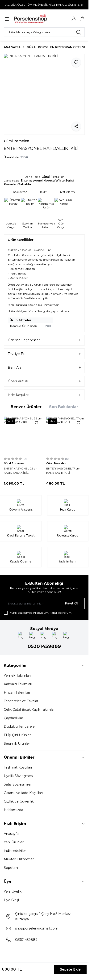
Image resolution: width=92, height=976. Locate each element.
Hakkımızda (13, 810)
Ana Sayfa (12, 47)
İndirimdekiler (15, 851)
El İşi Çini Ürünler (17, 735)
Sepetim (11, 868)
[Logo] (36, 19)
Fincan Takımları (17, 692)
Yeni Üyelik (12, 891)
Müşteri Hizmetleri (19, 859)
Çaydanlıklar (13, 718)
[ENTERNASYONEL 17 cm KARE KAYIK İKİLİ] (65, 436)
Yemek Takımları (17, 675)
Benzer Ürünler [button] (26, 407)
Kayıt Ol (71, 603)
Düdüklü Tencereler (20, 726)
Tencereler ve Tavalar (21, 701)
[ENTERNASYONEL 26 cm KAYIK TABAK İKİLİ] (23, 436)
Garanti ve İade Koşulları (23, 793)
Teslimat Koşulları (18, 767)
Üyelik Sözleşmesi (18, 776)
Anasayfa (11, 834)
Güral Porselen (16, 141)
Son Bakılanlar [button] (63, 407)
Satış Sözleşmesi (17, 784)
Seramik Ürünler (17, 743)
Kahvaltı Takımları (18, 684)
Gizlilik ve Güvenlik (19, 801)
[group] (44, 94)
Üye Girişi (11, 900)
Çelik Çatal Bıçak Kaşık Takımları (29, 709)
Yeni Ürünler (14, 842)
